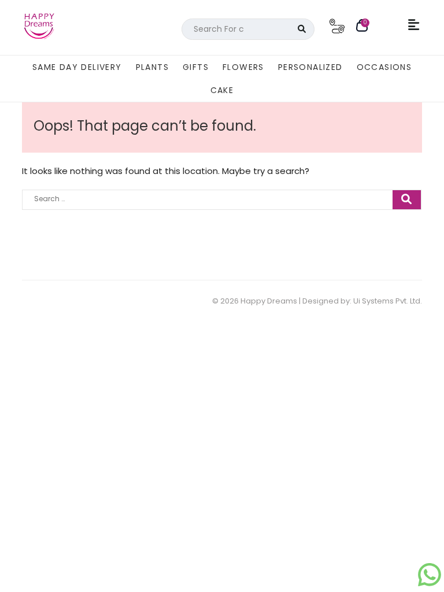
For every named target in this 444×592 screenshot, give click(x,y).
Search (301, 29)
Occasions (384, 67)
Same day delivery (77, 67)
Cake (222, 90)
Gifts (196, 67)
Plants (152, 67)
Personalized (310, 67)
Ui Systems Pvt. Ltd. (387, 300)
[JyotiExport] (429, 580)
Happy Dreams (268, 300)
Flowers (243, 67)
